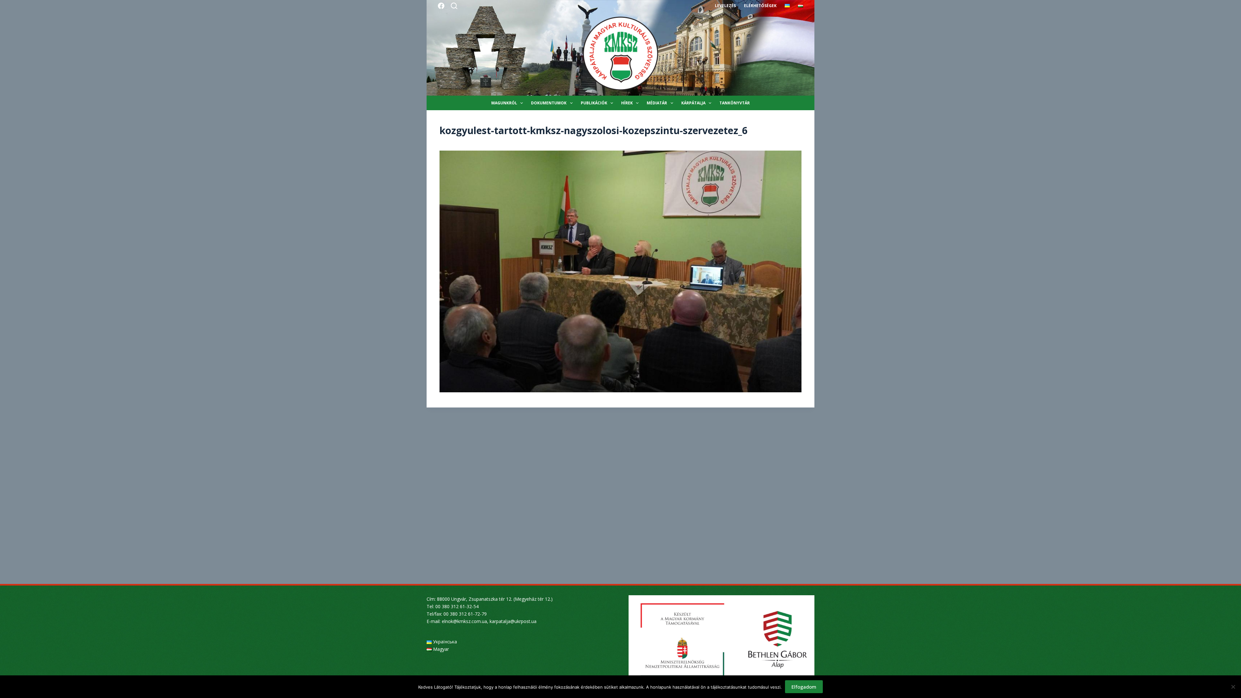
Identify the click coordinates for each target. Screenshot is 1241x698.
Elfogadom (803, 686)
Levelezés (725, 5)
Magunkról (504, 103)
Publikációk (594, 103)
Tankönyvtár (734, 103)
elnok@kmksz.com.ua (464, 621)
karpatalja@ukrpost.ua (513, 621)
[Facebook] (441, 6)
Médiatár (657, 103)
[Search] (454, 6)
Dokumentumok (549, 103)
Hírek (627, 103)
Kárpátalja (693, 103)
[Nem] (1233, 686)
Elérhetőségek (760, 5)
